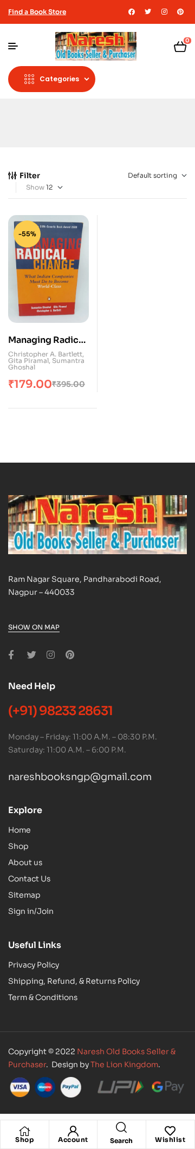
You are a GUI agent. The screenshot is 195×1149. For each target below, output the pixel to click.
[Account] (73, 1131)
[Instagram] (164, 11)
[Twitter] (147, 11)
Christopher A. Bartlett (45, 354)
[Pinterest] (180, 11)
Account (73, 1139)
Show (35, 187)
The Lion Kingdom (124, 1064)
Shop (24, 1139)
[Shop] (24, 1131)
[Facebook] (131, 11)
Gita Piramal (28, 360)
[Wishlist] (170, 1131)
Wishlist (170, 1139)
